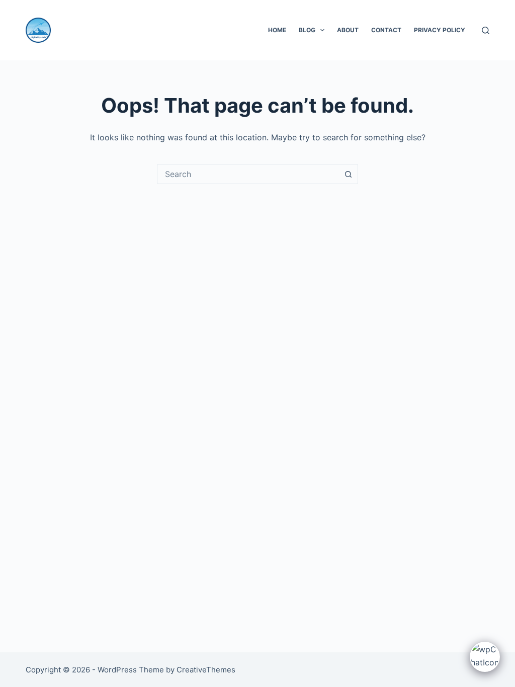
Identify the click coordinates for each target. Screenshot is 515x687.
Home (277, 30)
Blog (307, 30)
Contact (386, 30)
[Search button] (348, 174)
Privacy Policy (439, 30)
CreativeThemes (206, 669)
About (348, 30)
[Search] (485, 30)
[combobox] (247, 174)
